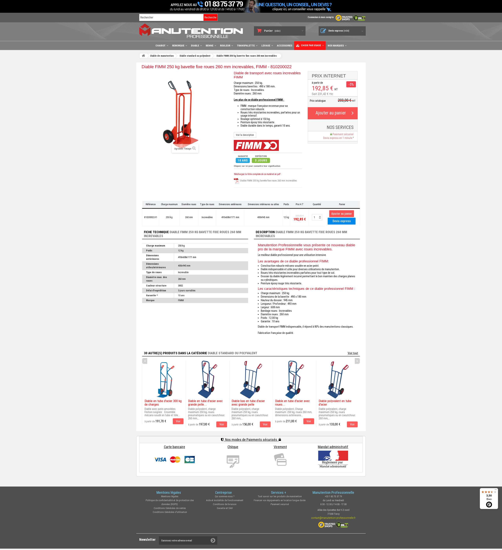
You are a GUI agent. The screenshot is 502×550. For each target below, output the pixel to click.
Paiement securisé (280, 504)
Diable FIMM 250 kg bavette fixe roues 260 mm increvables (268, 180)
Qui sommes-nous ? (225, 496)
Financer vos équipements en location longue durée (280, 500)
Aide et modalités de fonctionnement (224, 500)
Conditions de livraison (224, 504)
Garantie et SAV (225, 508)
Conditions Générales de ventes (170, 508)
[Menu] (495, 490)
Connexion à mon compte (321, 17)
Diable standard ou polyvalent (232, 353)
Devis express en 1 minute (338, 138)
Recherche (210, 17)
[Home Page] (143, 55)
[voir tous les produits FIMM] (256, 145)
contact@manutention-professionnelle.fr (333, 517)
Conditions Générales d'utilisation (170, 512)
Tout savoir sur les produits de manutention (280, 496)
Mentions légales (169, 496)
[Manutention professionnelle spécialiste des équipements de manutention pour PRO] (193, 30)
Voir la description (245, 135)
